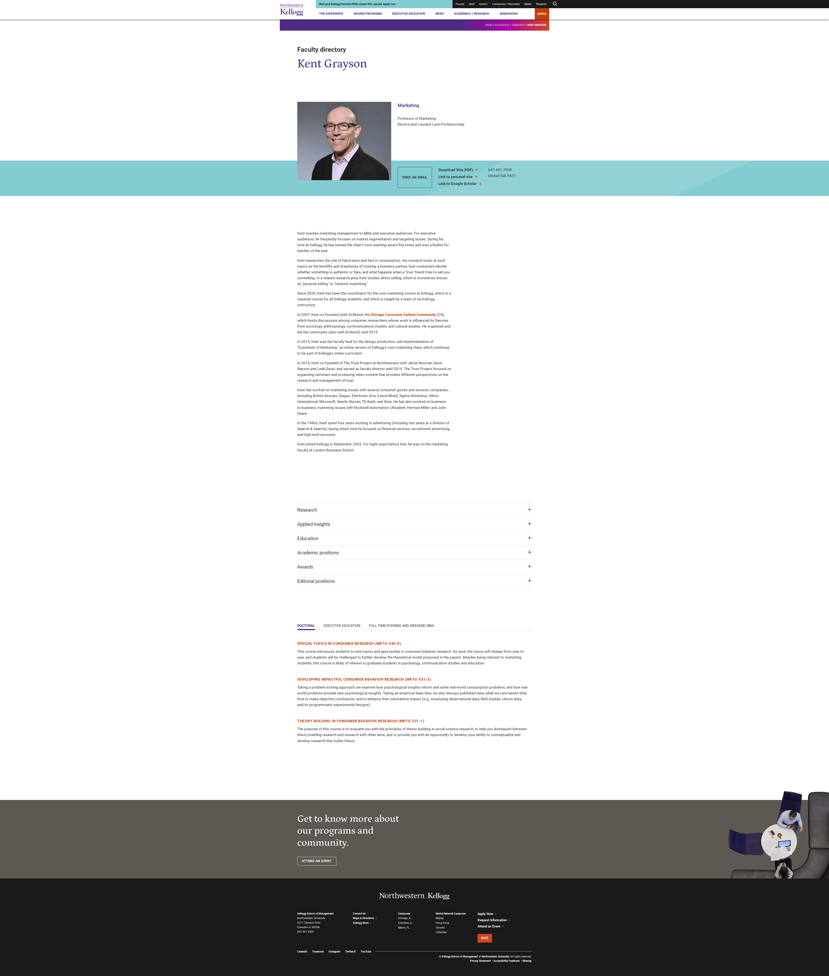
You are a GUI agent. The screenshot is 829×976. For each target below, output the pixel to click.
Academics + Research (471, 13)
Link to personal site (455, 177)
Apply (542, 14)
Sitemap (527, 960)
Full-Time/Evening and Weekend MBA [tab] (401, 626)
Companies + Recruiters (506, 4)
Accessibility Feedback (507, 960)
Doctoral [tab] (306, 626)
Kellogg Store (361, 922)
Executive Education (408, 13)
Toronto (440, 927)
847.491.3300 (305, 931)
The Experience (331, 13)
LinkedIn (302, 951)
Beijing (439, 918)
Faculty (460, 4)
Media (528, 4)
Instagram (334, 951)
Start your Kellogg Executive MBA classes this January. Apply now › (358, 4)
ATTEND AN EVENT (317, 861)
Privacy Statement (480, 960)
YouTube (366, 951)
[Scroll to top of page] (537, 954)
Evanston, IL (405, 922)
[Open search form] (555, 4)
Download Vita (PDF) (456, 170)
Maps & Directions (363, 918)
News (439, 13)
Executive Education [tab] (342, 626)
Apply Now (485, 914)
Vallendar (441, 932)
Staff (472, 4)
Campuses (404, 913)
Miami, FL (403, 927)
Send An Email (414, 177)
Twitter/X (350, 951)
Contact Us (359, 913)
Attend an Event (489, 926)
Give (484, 938)
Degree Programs (368, 13)
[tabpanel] (414, 692)
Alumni (483, 4)
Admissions (509, 13)
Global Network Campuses (451, 913)
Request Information (492, 920)
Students (541, 4)
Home (488, 25)
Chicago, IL (404, 918)
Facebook (318, 951)
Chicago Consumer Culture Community (403, 314)
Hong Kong (442, 922)
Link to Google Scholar (457, 183)
